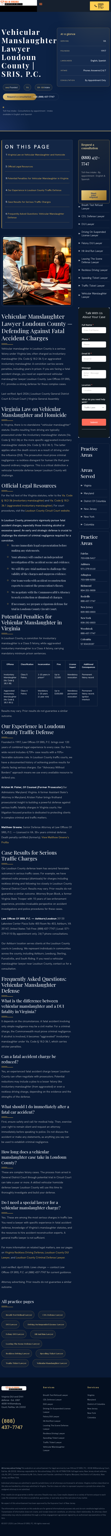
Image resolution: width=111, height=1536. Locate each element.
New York (86, 617)
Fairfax (84, 553)
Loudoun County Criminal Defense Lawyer (40, 1257)
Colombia (86, 639)
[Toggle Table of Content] (69, 144)
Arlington (86, 574)
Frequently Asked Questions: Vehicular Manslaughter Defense (36, 215)
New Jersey (87, 607)
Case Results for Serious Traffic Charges (29, 201)
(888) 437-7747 (90, 160)
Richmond (86, 585)
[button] (40, 3)
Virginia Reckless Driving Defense (24, 1252)
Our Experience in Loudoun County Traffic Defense (34, 190)
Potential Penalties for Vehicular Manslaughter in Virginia (38, 178)
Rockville (85, 596)
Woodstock (86, 628)
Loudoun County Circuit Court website (47, 510)
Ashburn (85, 564)
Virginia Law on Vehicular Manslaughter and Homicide (36, 154)
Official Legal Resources (20, 166)
